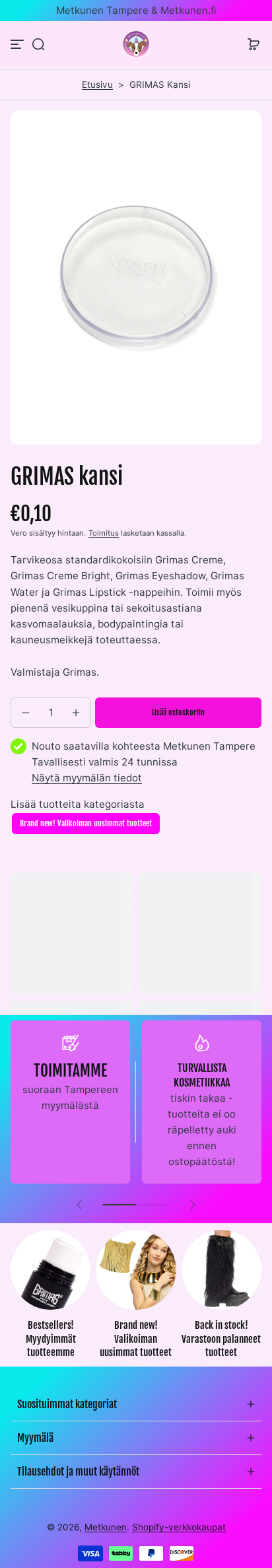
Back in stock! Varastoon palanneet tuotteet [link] (221, 1339)
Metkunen (106, 1527)
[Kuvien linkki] (50, 1298)
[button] (38, 44)
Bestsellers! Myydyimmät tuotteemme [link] (51, 1339)
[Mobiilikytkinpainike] (18, 44)
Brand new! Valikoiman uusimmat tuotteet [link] (136, 1339)
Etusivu (97, 84)
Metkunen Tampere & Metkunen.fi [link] (136, 10)
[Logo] (136, 44)
